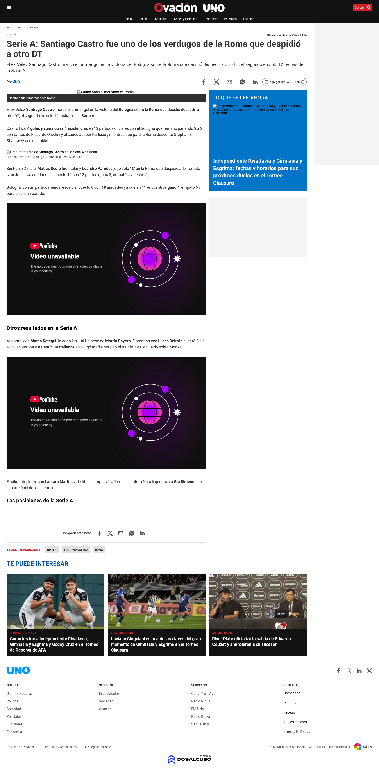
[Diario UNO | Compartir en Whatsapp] (242, 82)
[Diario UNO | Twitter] (369, 670)
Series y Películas (185, 19)
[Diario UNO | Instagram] (349, 670)
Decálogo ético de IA (97, 747)
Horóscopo (291, 693)
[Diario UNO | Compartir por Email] (229, 82)
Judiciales (14, 724)
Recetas (289, 712)
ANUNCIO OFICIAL (223, 633)
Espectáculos (109, 693)
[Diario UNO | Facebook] (338, 670)
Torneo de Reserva (23, 633)
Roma (99, 549)
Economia (210, 19)
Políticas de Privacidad (22, 747)
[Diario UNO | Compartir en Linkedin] (255, 82)
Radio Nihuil (200, 701)
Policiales (230, 19)
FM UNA (197, 709)
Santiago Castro (76, 549)
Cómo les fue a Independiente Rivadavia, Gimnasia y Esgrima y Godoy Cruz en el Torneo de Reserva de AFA (54, 644)
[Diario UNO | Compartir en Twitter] (216, 82)
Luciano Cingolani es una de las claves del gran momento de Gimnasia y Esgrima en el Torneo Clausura (156, 644)
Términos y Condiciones (61, 747)
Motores (289, 703)
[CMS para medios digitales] (189, 759)
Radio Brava (200, 716)
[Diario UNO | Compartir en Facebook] (203, 82)
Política (143, 19)
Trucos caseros (295, 722)
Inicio (128, 19)
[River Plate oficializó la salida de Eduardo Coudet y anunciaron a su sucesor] (258, 601)
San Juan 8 (200, 724)
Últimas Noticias (19, 693)
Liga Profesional (123, 633)
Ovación (248, 19)
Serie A (51, 549)
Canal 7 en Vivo (203, 693)
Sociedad (161, 19)
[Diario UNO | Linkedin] (359, 670)
